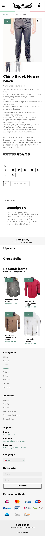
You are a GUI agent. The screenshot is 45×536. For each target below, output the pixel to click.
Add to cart (20, 184)
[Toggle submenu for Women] (40, 387)
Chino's (5, 14)
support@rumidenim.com (14, 441)
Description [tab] (10, 200)
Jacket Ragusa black (11, 301)
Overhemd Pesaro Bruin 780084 (10, 338)
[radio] (6, 170)
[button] (38, 21)
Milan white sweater (29, 340)
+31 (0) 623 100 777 (11, 435)
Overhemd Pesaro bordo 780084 (30, 303)
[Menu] (3, 6)
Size (5, 166)
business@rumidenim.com (14, 448)
